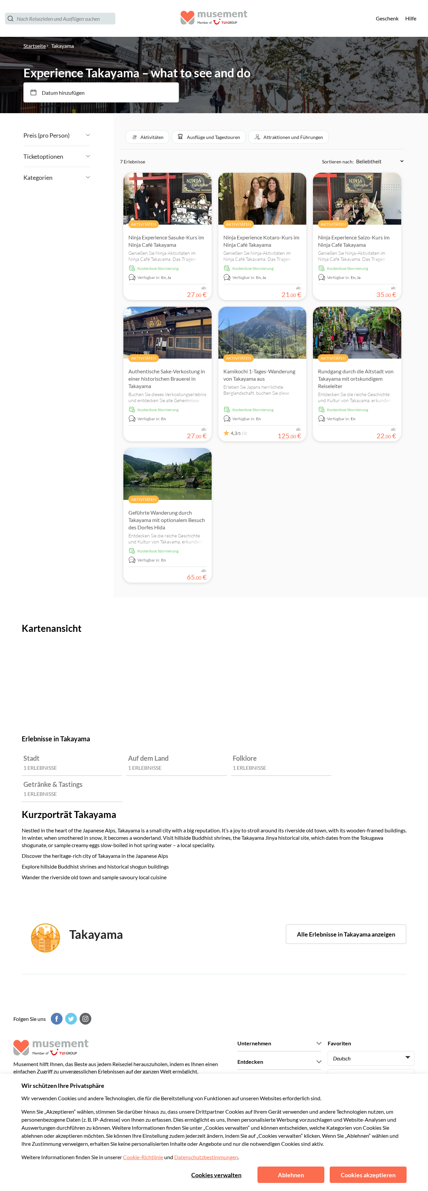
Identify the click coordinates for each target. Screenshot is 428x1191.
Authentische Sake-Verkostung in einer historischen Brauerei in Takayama (166, 378)
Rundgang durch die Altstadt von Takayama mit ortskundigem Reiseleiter (356, 378)
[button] (147, 137)
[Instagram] (84, 1018)
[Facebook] (56, 1018)
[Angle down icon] (80, 135)
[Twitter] (70, 1018)
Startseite (34, 46)
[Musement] (214, 18)
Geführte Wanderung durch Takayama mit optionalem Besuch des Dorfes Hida (166, 519)
